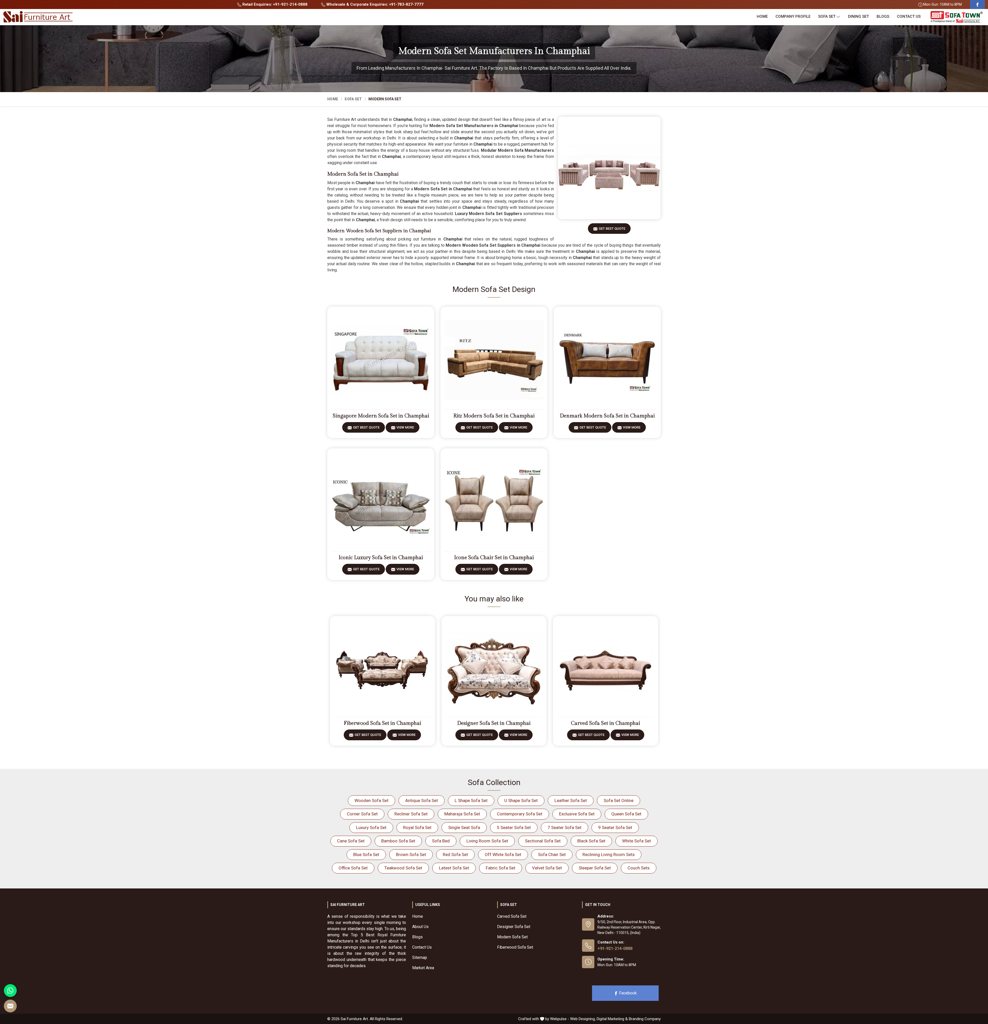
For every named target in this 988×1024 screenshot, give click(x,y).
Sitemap (419, 957)
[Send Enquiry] (10, 1006)
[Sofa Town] (956, 17)
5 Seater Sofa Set (514, 827)
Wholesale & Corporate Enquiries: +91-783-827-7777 (374, 4)
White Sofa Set (636, 840)
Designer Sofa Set (513, 926)
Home (762, 16)
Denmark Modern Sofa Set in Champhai (607, 416)
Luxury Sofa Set (371, 827)
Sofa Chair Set (552, 854)
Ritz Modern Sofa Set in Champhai (494, 416)
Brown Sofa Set (411, 854)
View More (405, 427)
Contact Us (909, 16)
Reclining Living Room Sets (609, 854)
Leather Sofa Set (570, 800)
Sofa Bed (441, 840)
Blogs (883, 16)
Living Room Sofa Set (487, 840)
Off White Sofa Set (503, 854)
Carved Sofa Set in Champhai (605, 723)
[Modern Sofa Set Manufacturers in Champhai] (609, 168)
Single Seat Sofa (464, 827)
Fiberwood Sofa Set (515, 947)
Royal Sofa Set (417, 827)
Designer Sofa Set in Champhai (494, 723)
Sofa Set (826, 16)
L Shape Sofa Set (471, 800)
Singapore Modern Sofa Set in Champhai (381, 416)
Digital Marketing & (612, 1019)
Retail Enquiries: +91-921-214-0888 (274, 4)
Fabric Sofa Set (500, 867)
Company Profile (792, 16)
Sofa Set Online (618, 800)
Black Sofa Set (591, 840)
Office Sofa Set (353, 867)
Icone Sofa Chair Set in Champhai (494, 558)
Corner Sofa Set (362, 813)
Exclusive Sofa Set (577, 813)
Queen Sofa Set (626, 813)
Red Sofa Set (455, 854)
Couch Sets (639, 867)
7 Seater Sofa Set (564, 827)
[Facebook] (977, 4)
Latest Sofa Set (454, 867)
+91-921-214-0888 (614, 948)
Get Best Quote (612, 228)
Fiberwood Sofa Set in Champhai (382, 723)
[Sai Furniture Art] (38, 17)
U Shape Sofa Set (521, 800)
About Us (420, 926)
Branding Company (645, 1019)
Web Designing (582, 1019)
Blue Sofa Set (366, 854)
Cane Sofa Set (351, 840)
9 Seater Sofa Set (615, 827)
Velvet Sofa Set (547, 867)
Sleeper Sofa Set (595, 867)
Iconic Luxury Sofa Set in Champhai (381, 558)
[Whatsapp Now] (10, 990)
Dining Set (858, 16)
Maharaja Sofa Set (462, 813)
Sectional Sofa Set (543, 840)
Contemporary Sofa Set (519, 813)
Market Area (423, 967)
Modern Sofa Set (512, 936)
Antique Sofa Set (421, 800)
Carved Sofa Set (511, 916)
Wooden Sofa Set (372, 800)
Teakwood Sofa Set (403, 867)
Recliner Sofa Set (411, 813)
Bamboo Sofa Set (398, 840)
